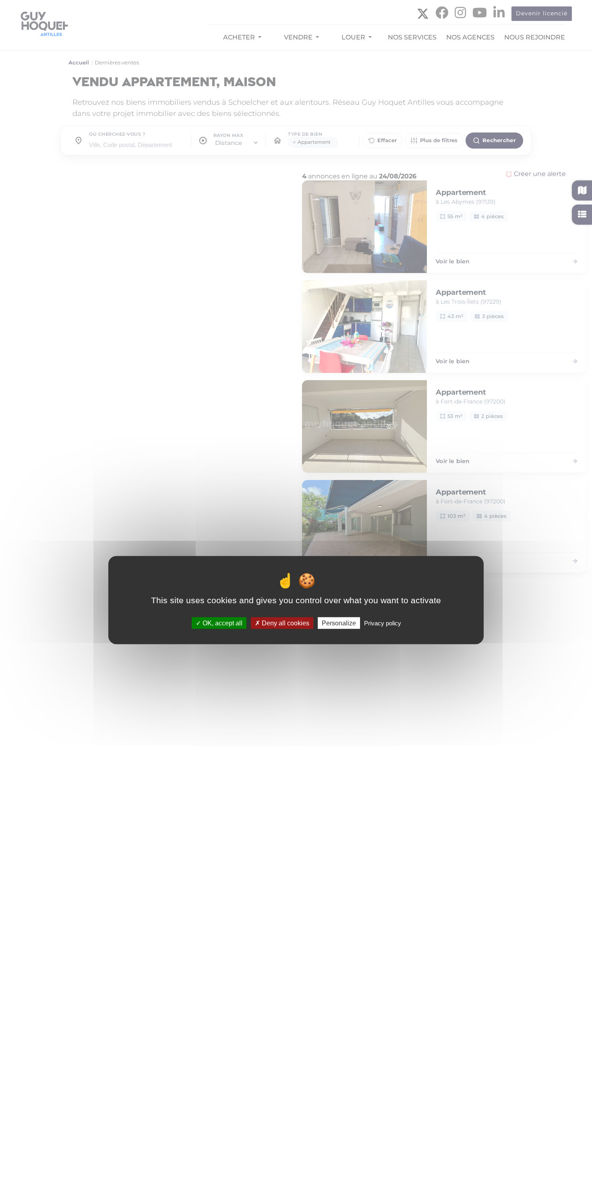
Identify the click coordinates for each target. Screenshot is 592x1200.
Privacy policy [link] (382, 622)
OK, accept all (221, 622)
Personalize (339, 622)
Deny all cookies (284, 622)
